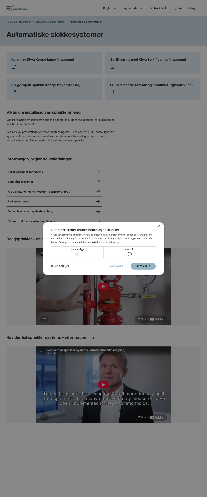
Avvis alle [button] (116, 265)
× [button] (159, 226)
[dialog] (103, 248)
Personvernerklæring (108, 242)
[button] (60, 266)
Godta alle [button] (143, 266)
